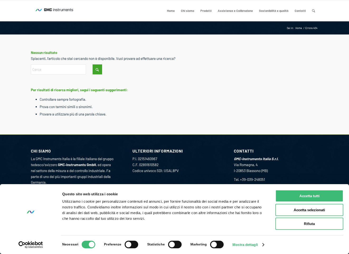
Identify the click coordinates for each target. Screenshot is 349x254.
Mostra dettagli (245, 245)
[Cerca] (313, 10)
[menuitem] (171, 10)
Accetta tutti (309, 196)
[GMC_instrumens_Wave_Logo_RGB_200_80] (54, 10)
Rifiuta (309, 224)
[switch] (131, 244)
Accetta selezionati (309, 210)
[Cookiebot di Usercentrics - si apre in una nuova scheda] (31, 244)
